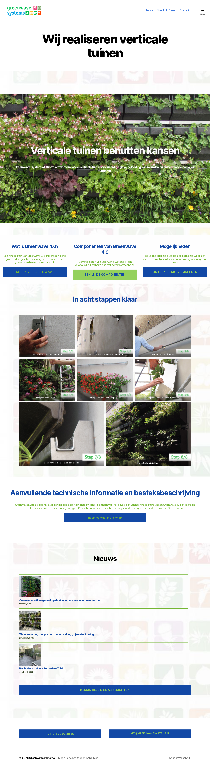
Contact (184, 10)
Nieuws (149, 10)
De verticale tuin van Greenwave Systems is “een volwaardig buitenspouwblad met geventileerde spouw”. (105, 263)
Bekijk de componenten (105, 274)
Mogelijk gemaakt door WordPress (78, 757)
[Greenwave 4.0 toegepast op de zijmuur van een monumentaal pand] (30, 587)
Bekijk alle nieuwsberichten (105, 690)
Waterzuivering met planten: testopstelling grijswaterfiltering (56, 634)
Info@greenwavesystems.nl (150, 733)
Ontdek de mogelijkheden (175, 272)
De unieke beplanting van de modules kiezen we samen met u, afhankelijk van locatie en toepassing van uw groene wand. (175, 259)
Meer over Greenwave (35, 272)
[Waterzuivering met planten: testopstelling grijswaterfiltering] (30, 621)
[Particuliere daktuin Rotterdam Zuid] (30, 655)
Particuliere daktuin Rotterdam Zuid (41, 668)
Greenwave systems (42, 757)
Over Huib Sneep (166, 10)
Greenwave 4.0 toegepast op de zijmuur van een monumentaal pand (60, 600)
